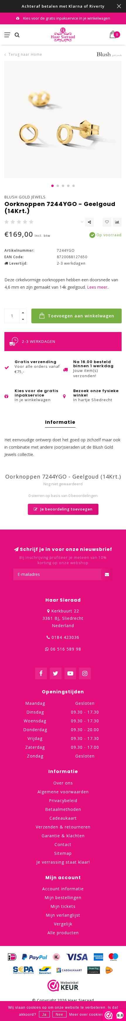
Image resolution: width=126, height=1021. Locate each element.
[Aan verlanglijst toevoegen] (107, 222)
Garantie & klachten (63, 835)
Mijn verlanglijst (63, 915)
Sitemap (63, 853)
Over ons (63, 783)
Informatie (60, 422)
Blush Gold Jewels (25, 197)
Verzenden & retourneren (63, 827)
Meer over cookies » (88, 1015)
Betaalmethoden (63, 809)
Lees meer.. (98, 287)
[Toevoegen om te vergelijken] (117, 222)
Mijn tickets (63, 906)
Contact (63, 844)
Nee (59, 1015)
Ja (44, 1015)
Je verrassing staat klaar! (63, 862)
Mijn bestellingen (63, 897)
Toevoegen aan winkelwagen (80, 316)
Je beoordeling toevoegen (66, 509)
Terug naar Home (25, 54)
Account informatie (63, 888)
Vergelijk (63, 924)
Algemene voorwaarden (63, 791)
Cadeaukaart (63, 818)
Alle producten (63, 932)
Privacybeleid (63, 800)
